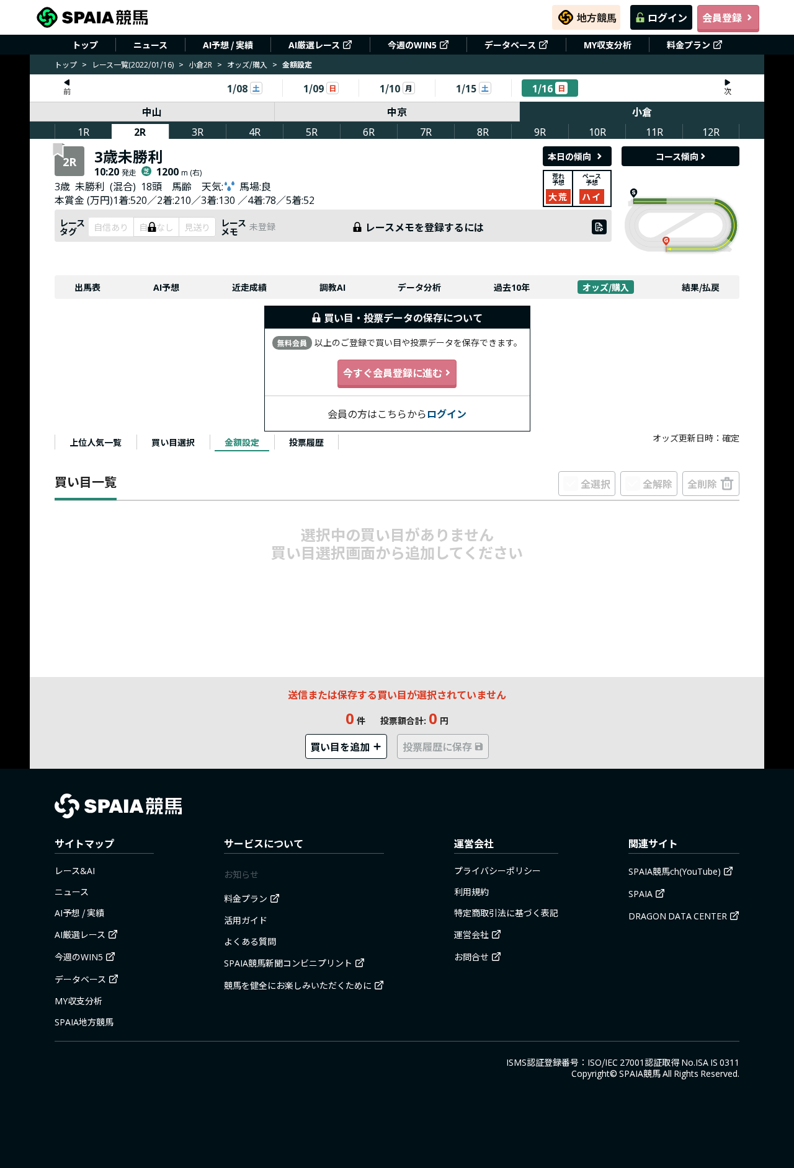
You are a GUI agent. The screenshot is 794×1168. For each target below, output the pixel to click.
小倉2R (200, 64)
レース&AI (75, 870)
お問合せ (471, 957)
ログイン (667, 17)
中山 (152, 111)
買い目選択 (173, 442)
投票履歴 (306, 442)
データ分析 (419, 287)
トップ (85, 44)
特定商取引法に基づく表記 (506, 912)
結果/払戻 (701, 287)
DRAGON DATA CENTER (677, 916)
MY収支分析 (607, 44)
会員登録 (722, 17)
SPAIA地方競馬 (84, 1021)
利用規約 (471, 891)
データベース (510, 44)
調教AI (332, 287)
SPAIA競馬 (640, 1073)
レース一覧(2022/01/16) (133, 64)
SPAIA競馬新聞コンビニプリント (288, 963)
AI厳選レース (314, 44)
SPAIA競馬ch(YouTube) (674, 871)
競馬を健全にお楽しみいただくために (298, 985)
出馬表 (87, 287)
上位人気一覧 (95, 442)
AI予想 (166, 287)
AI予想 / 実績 (228, 44)
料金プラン (688, 44)
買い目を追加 (340, 746)
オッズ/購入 (247, 64)
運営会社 (471, 934)
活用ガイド (245, 920)
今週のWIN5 (412, 44)
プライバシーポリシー (497, 870)
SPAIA (640, 893)
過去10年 (512, 287)
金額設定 (242, 442)
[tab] (95, 442)
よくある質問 (250, 941)
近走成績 (249, 287)
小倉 (642, 111)
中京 (397, 111)
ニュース (150, 44)
